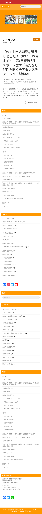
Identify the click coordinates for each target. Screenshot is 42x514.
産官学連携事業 (7, 180)
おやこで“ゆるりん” (8, 134)
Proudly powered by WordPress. (30, 510)
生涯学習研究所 (8, 162)
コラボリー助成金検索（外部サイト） (15, 198)
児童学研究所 (8, 155)
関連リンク (5, 203)
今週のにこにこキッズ (11, 141)
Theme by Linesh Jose (25, 511)
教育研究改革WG (9, 195)
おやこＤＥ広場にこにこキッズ (12, 137)
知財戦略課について (8, 127)
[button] (3, 2)
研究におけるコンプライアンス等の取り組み (16, 176)
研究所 (4, 152)
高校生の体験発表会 (8, 188)
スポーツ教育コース (11, 82)
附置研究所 (5, 254)
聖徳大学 (27, 82)
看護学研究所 (8, 165)
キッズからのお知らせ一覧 (12, 147)
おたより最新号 (8, 144)
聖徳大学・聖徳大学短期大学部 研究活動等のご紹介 (18, 173)
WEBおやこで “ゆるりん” (11, 229)
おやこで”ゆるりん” (8, 225)
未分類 (4, 240)
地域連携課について (8, 130)
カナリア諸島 (14, 511)
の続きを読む (32, 103)
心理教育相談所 (8, 168)
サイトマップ (6, 206)
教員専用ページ (7, 192)
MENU (8, 2)
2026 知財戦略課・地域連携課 (12, 510)
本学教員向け (6, 243)
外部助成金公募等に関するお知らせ (15, 247)
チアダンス (21, 82)
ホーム (4, 115)
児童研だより (6, 236)
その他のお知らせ (7, 233)
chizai (18, 79)
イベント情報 (27, 79)
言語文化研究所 (8, 158)
